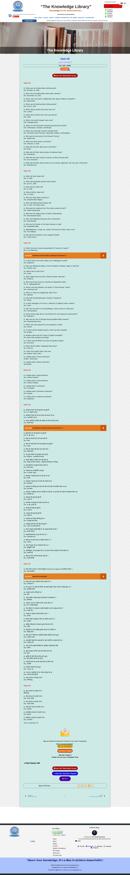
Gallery (45, 17)
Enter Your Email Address (65, 744)
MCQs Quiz (81, 17)
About (40, 17)
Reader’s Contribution (62, 17)
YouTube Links (89, 17)
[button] (78, 785)
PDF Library (73, 17)
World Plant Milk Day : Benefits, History (55, 20)
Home (36, 17)
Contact (51, 17)
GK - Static (67, 66)
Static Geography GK (31, 723)
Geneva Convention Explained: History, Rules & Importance (82, 20)
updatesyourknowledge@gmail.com (72, 870)
